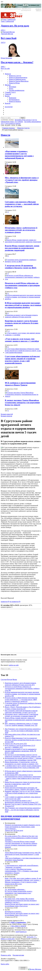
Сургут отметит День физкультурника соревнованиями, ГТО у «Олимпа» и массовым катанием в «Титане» (21, 871)
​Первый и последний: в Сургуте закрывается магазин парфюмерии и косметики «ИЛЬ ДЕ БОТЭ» (20, 751)
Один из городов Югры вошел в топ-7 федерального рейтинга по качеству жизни (21, 801)
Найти (23, 118)
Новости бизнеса (15, 101)
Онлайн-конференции (16, 90)
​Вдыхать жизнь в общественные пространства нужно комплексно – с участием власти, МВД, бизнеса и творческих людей (21, 699)
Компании (12, 98)
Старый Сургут (10, 92)
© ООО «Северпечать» (17, 922)
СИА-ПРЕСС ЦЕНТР (18, 926)
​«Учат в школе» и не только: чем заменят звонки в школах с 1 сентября (22, 340)
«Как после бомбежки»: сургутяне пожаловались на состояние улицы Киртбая (23, 859)
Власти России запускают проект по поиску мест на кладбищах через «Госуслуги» (22, 905)
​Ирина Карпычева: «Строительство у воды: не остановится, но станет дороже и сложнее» (21, 763)
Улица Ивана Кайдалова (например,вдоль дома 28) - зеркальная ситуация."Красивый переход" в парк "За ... (23, 854)
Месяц (14, 679)
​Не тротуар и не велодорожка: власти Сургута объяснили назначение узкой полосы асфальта (23, 755)
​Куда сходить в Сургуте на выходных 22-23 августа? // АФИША (20, 746)
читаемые (34, 816)
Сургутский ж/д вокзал (12, 123)
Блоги (11, 88)
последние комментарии (14, 816)
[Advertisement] (21, 631)
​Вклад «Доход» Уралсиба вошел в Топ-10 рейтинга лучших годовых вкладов (22, 708)
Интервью (12, 87)
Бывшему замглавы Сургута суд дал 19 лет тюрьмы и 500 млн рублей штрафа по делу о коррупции (23, 793)
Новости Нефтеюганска (17, 79)
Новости (8, 74)
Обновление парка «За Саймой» (12, 121)
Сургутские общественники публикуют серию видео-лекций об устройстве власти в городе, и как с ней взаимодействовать (22, 359)
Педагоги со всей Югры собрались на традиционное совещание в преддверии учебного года (22, 285)
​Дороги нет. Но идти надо (16, 743)
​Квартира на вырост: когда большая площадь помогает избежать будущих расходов (21, 323)
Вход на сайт (5, 68)
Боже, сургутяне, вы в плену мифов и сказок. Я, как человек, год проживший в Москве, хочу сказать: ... (23, 879)
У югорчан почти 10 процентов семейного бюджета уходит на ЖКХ (20, 266)
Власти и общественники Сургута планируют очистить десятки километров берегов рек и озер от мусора (23, 740)
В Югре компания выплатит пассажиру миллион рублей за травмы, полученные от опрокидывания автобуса (23, 305)
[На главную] (13, 18)
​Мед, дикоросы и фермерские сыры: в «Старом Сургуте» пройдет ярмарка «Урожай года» (22, 180)
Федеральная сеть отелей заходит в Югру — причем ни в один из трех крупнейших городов (23, 759)
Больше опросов (6, 416)
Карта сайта (5, 964)
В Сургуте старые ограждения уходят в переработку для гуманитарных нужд (18, 892)
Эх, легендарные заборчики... (15, 889)
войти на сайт (14, 665)
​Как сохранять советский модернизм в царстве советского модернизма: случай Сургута (21, 711)
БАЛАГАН (9, 107)
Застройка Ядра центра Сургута (26, 120)
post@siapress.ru (21, 931)
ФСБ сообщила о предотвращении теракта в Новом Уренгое (20, 384)
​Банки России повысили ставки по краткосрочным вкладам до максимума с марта (22, 783)
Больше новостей (7, 414)
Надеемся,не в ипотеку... (13, 911)
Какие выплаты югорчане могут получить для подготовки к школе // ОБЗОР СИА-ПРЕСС (22, 788)
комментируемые (10, 818)
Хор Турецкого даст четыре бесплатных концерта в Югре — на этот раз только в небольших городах (23, 730)
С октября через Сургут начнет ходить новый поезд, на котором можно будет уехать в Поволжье (23, 766)
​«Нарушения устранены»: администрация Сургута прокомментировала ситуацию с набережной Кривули (19, 154)
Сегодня (4, 679)
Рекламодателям (18, 955)
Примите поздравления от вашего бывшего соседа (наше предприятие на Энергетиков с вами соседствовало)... (22, 826)
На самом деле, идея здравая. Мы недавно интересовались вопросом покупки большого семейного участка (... (21, 900)
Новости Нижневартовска (18, 77)
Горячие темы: (7, 120)
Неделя (9, 679)
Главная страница (8, 128)
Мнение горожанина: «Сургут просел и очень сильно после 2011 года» (21, 883)
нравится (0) (5, 601)
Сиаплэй (8, 94)
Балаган (7, 103)
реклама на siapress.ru (38, 9)
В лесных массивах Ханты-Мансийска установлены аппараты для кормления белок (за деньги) (22, 402)
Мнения (7, 85)
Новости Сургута (15, 76)
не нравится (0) (15, 601)
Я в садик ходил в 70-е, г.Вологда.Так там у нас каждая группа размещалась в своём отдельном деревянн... (21, 838)
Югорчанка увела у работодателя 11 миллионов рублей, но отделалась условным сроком (21, 230)
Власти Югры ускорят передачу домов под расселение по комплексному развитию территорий (22, 248)
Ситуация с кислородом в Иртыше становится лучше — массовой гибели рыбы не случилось (22, 204)
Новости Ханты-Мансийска (18, 81)
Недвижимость (14, 99)
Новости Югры (14, 83)
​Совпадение (11, 786)
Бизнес (7, 96)
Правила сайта (6, 955)
